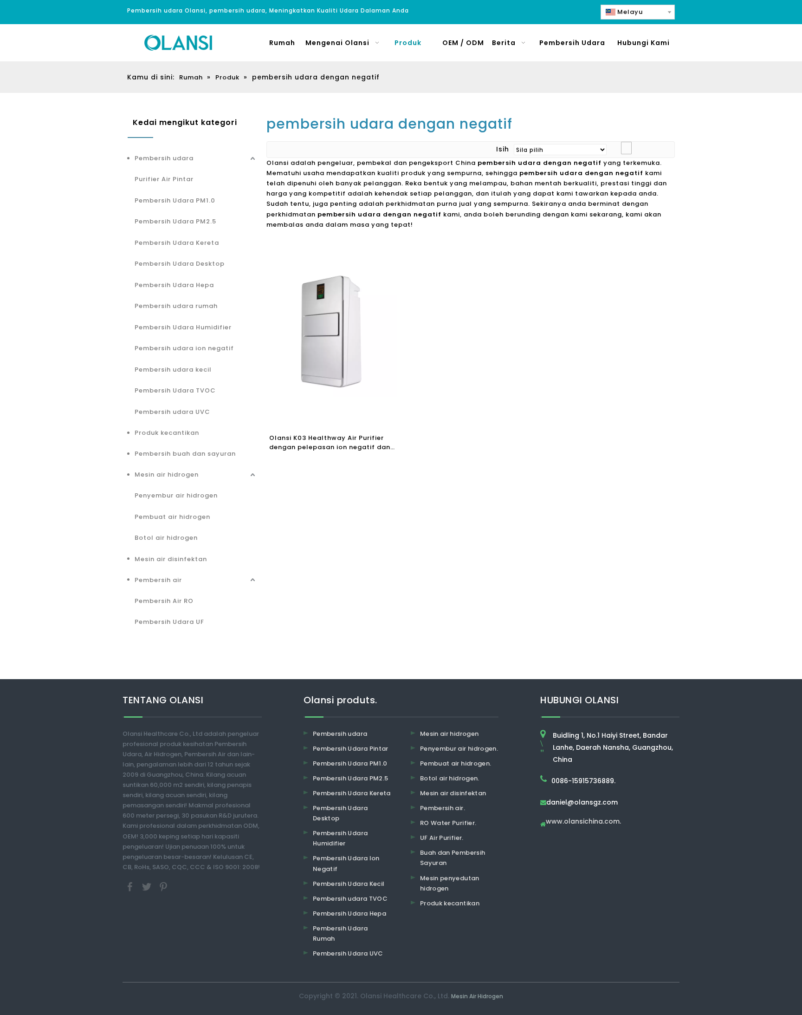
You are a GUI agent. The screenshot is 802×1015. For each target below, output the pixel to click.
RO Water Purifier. (448, 823)
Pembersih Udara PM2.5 (175, 221)
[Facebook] (131, 886)
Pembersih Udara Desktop (180, 263)
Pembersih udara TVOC (350, 898)
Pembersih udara (164, 158)
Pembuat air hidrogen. (455, 763)
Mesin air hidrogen (167, 474)
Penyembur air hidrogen (176, 495)
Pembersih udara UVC (172, 411)
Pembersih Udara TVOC (175, 390)
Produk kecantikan (167, 432)
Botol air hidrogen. (449, 778)
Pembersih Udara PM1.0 (175, 200)
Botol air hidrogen (166, 537)
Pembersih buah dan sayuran (185, 453)
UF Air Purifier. (442, 837)
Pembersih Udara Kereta (177, 242)
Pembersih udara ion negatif (184, 348)
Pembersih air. (442, 808)
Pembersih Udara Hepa (174, 285)
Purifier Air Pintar (164, 179)
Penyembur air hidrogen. (459, 748)
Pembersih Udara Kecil (348, 883)
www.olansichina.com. (583, 822)
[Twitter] (147, 886)
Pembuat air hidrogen (172, 516)
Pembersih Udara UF (169, 621)
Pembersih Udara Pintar (350, 748)
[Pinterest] (163, 886)
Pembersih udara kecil (173, 369)
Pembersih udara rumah (176, 305)
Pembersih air (158, 580)
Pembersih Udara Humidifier (183, 327)
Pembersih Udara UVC (348, 953)
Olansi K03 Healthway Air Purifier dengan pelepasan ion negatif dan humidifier (329, 442)
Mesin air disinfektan (171, 559)
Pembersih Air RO (164, 600)
